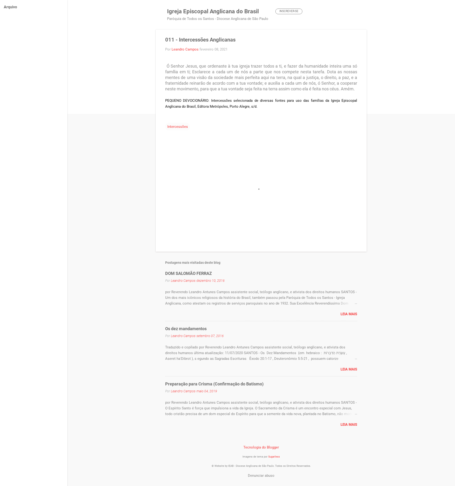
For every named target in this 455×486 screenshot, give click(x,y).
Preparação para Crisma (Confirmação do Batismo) (214, 383)
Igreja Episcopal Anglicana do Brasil (213, 11)
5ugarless (274, 456)
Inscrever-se (288, 11)
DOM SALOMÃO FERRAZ (188, 273)
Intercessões (177, 127)
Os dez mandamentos (186, 328)
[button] (354, 40)
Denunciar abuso (261, 475)
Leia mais (349, 314)
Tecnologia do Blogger (261, 447)
